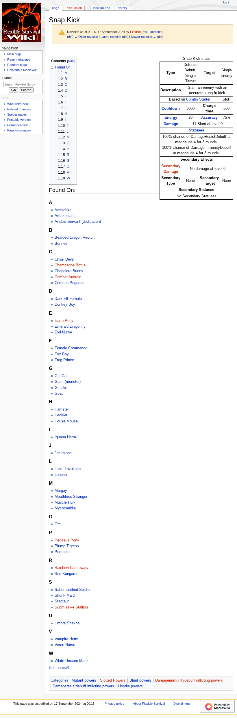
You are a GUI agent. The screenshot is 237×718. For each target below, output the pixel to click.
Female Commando (71, 348)
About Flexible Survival (149, 703)
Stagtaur (62, 601)
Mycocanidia (65, 508)
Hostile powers (130, 686)
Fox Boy (62, 354)
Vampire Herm (66, 639)
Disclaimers (181, 703)
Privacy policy (114, 703)
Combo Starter (198, 99)
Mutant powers (84, 680)
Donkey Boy (65, 305)
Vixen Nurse (65, 645)
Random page (17, 64)
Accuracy (209, 118)
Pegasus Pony (67, 540)
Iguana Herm (65, 437)
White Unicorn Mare (71, 661)
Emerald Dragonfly (70, 326)
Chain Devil (64, 259)
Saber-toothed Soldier (73, 590)
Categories (59, 680)
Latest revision (111, 36)
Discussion (74, 8)
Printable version (19, 119)
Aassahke (63, 210)
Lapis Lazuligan (68, 469)
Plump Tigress (67, 546)
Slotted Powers (112, 680)
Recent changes (18, 59)
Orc (58, 524)
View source (101, 8)
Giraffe (60, 388)
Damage (171, 124)
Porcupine (63, 552)
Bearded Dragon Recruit (75, 237)
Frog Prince (64, 360)
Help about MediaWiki (22, 70)
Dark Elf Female (68, 299)
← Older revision (86, 36)
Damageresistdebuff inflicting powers (83, 686)
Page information (19, 130)
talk (145, 32)
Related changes (19, 109)
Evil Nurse (63, 332)
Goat (59, 394)
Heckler (61, 415)
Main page (14, 54)
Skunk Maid (65, 595)
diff (70, 36)
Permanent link (17, 125)
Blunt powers (140, 680)
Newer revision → (143, 36)
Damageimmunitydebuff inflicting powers (189, 680)
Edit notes (57, 668)
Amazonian (64, 216)
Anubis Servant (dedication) (78, 222)
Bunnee (61, 244)
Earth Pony (64, 321)
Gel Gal (61, 376)
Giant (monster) (68, 382)
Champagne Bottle (70, 265)
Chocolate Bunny (69, 271)
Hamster (62, 409)
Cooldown (171, 109)
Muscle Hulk (65, 502)
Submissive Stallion (71, 607)
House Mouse (66, 421)
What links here (18, 104)
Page (55, 8)
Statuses (196, 130)
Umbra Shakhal (67, 623)
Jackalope (63, 453)
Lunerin (61, 475)
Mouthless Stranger (71, 497)
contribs (156, 32)
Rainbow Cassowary (71, 568)
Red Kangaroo (66, 574)
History (122, 8)
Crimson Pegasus (69, 283)
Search (7, 77)
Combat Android (68, 277)
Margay (61, 491)
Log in (226, 2)
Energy (170, 118)
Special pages (17, 114)
